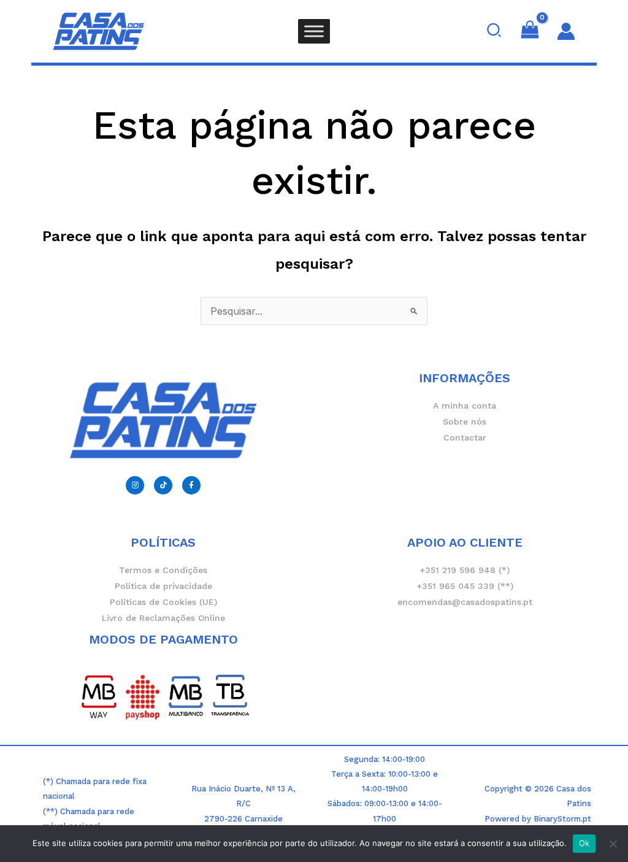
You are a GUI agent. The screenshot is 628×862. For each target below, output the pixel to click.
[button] (495, 31)
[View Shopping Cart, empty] (530, 31)
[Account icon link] (566, 31)
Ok (584, 843)
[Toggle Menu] (314, 31)
